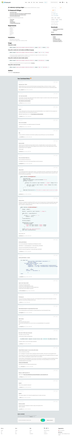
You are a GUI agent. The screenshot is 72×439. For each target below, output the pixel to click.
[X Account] (44, 428)
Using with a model (13, 12)
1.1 (55, 12)
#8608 (21, 167)
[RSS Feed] (47, 428)
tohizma (21, 251)
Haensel (21, 151)
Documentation (12, 21)
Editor (52, 17)
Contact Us (45, 433)
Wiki (34, 2)
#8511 (21, 141)
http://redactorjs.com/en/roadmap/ (24, 100)
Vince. (57, 21)
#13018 (21, 391)
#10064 (21, 295)
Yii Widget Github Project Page (15, 23)
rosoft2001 (22, 136)
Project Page (12, 19)
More (45, 2)
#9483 (21, 255)
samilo (21, 409)
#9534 (21, 281)
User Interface (56, 15)
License (45, 432)
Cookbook (31, 433)
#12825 (21, 381)
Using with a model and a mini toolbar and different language (20, 13)
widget (57, 19)
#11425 (21, 348)
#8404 (21, 107)
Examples (11, 20)
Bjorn (21, 397)
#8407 (21, 120)
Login (60, 2)
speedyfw (21, 276)
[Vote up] (53, 7)
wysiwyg (60, 19)
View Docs (33, 62)
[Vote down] (55, 7)
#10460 (21, 330)
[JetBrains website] (60, 432)
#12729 (21, 370)
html (55, 17)
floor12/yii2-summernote (57, 40)
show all (52, 32)
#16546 (21, 401)
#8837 (21, 240)
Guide (29, 2)
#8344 (21, 94)
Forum (37, 2)
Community (41, 2)
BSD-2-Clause (56, 13)
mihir (21, 302)
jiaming (21, 343)
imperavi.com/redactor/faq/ (23, 362)
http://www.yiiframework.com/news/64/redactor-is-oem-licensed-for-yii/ (36, 374)
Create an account (50, 420)
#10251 (21, 306)
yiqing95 (22, 89)
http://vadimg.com (16, 72)
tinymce (54, 36)
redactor (58, 17)
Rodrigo (21, 376)
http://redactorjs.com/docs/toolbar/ (37, 114)
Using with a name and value (15, 15)
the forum (31, 416)
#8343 (21, 82)
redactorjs (53, 19)
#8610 (21, 198)
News (26, 2)
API (31, 2)
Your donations (61, 430)
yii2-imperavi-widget (56, 38)
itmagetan (21, 312)
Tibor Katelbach (22, 290)
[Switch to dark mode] (67, 2)
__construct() (22, 366)
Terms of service (46, 430)
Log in (43, 420)
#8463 (21, 130)
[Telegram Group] (46, 428)
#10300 (21, 316)
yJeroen (21, 116)
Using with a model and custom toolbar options (18, 14)
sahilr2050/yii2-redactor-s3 (57, 41)
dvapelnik (21, 326)
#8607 (21, 155)
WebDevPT (21, 163)
